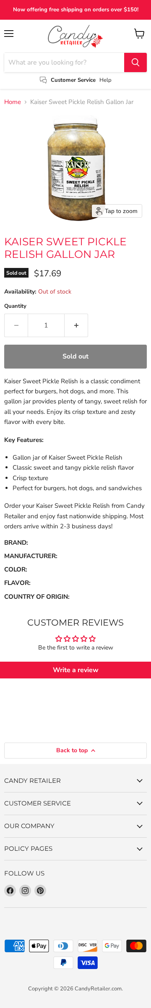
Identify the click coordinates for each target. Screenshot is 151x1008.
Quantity (15, 306)
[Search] (135, 62)
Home (12, 102)
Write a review (76, 670)
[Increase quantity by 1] (76, 325)
